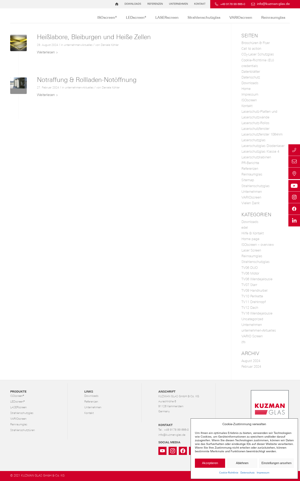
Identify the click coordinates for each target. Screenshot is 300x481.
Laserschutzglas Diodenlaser (262, 146)
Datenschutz (247, 473)
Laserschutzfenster (255, 129)
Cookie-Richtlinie (228, 473)
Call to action (251, 49)
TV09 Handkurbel (254, 290)
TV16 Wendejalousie (256, 313)
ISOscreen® (17, 396)
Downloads (132, 4)
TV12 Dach (249, 308)
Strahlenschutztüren (22, 430)
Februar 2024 (251, 366)
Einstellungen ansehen (276, 463)
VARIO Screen (252, 336)
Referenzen (155, 4)
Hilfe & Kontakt (252, 233)
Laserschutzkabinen (256, 157)
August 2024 (250, 361)
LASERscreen (18, 407)
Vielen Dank (250, 203)
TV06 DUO (249, 268)
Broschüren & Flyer (255, 43)
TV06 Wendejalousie (256, 279)
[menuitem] (116, 4)
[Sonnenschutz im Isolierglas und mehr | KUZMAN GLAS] (70, 15)
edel (244, 227)
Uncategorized (252, 319)
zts (243, 342)
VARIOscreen (251, 197)
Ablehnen (242, 463)
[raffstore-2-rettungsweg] (18, 85)
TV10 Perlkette (252, 296)
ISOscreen (249, 100)
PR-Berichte (250, 163)
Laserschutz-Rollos (255, 123)
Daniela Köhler (110, 45)
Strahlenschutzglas (255, 186)
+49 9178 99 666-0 (232, 4)
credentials (249, 66)
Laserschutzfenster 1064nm (262, 134)
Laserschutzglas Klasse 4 (260, 151)
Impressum (263, 473)
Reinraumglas (251, 174)
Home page (250, 239)
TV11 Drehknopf (253, 302)
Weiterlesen (46, 52)
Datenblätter (250, 72)
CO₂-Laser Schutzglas (257, 54)
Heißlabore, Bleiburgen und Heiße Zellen (94, 37)
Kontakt (200, 4)
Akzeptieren (210, 463)
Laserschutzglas (253, 140)
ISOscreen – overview (257, 245)
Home (246, 89)
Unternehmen (178, 4)
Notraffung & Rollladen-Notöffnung (87, 80)
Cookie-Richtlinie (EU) (257, 60)
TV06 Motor (250, 273)
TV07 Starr (249, 285)
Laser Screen (251, 250)
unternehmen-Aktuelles (78, 45)
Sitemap (247, 180)
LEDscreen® (17, 401)
